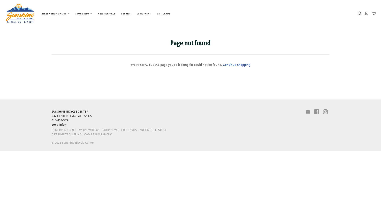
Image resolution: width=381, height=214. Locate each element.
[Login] (366, 13)
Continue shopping (236, 65)
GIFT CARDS (129, 130)
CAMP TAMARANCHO (98, 134)
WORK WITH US (89, 130)
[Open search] (360, 13)
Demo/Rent (144, 13)
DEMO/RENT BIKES (64, 130)
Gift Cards (163, 13)
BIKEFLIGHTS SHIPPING (67, 134)
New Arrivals (106, 13)
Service (126, 13)
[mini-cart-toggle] (374, 13)
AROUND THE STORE (153, 130)
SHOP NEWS (110, 130)
